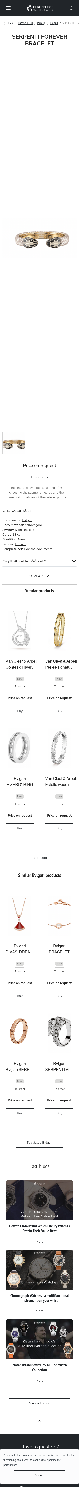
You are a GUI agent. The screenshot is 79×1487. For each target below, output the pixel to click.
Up (39, 1426)
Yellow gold (33, 525)
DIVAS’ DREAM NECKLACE (20, 952)
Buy (20, 711)
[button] (72, 8)
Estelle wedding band (59, 784)
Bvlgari (54, 23)
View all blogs (39, 1403)
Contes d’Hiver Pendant (20, 667)
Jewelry (41, 23)
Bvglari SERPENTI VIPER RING (20, 1069)
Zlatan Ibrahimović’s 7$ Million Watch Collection (39, 1367)
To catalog (39, 858)
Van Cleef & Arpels (20, 661)
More (39, 1241)
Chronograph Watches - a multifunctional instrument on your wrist (39, 1298)
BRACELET (59, 952)
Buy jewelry (39, 477)
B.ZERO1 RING (20, 784)
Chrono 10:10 (25, 23)
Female (20, 544)
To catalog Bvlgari (39, 1142)
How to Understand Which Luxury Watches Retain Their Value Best (39, 1228)
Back (10, 23)
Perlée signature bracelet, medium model (59, 667)
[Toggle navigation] (8, 8)
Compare (37, 576)
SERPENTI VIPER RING (59, 1069)
